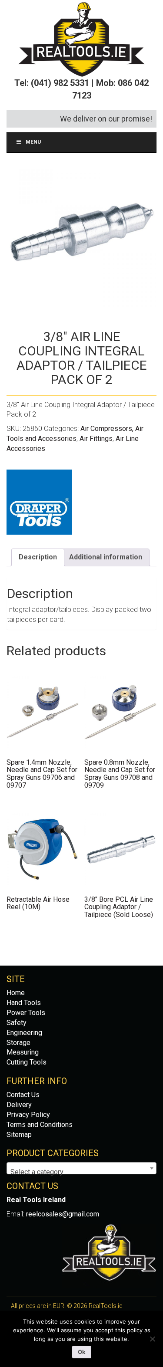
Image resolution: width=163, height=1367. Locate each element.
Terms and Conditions (40, 1125)
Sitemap (19, 1134)
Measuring (23, 1052)
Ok (82, 1351)
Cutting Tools (27, 1062)
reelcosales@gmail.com (62, 1214)
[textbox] (81, 1172)
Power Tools (26, 1013)
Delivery (19, 1105)
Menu (33, 142)
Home (16, 993)
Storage (18, 1042)
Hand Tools (24, 1003)
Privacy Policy (28, 1115)
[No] (152, 1338)
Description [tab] (38, 557)
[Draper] (39, 502)
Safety (17, 1023)
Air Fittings (96, 438)
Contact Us (23, 1095)
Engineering (24, 1033)
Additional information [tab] (105, 557)
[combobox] (81, 1168)
